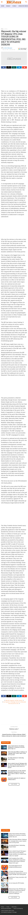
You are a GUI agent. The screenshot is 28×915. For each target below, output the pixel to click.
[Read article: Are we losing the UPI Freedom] (4, 885)
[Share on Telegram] (19, 67)
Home (2, 6)
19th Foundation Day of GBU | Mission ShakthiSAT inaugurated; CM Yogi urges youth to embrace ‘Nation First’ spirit (17, 773)
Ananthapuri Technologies (12, 912)
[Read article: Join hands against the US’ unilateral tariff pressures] (4, 780)
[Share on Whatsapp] (14, 67)
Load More (14, 784)
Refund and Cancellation (6, 908)
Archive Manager (7, 48)
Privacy (2, 907)
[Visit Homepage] (14, 2)
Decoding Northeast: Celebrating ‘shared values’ (16, 758)
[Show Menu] (1, 2)
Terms (7, 907)
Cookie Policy (14, 907)
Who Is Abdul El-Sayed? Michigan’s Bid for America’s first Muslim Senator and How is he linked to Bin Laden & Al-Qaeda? (17, 766)
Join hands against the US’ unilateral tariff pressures (16, 779)
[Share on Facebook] (3, 67)
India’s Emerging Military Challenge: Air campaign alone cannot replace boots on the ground (17, 753)
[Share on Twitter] (8, 67)
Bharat (8, 6)
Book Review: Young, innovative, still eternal (18, 878)
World (14, 6)
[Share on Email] (24, 67)
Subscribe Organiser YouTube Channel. (14, 700)
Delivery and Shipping (18, 908)
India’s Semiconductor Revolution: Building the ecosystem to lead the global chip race (16, 747)
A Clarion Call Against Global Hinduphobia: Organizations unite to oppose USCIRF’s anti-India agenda (18, 873)
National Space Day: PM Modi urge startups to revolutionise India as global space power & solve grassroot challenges (17, 891)
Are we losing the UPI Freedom (16, 883)
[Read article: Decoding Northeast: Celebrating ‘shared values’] (4, 759)
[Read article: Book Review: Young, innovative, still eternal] (4, 879)
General (6, 29)
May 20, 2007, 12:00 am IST (9, 49)
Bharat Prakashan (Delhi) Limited (8, 910)
